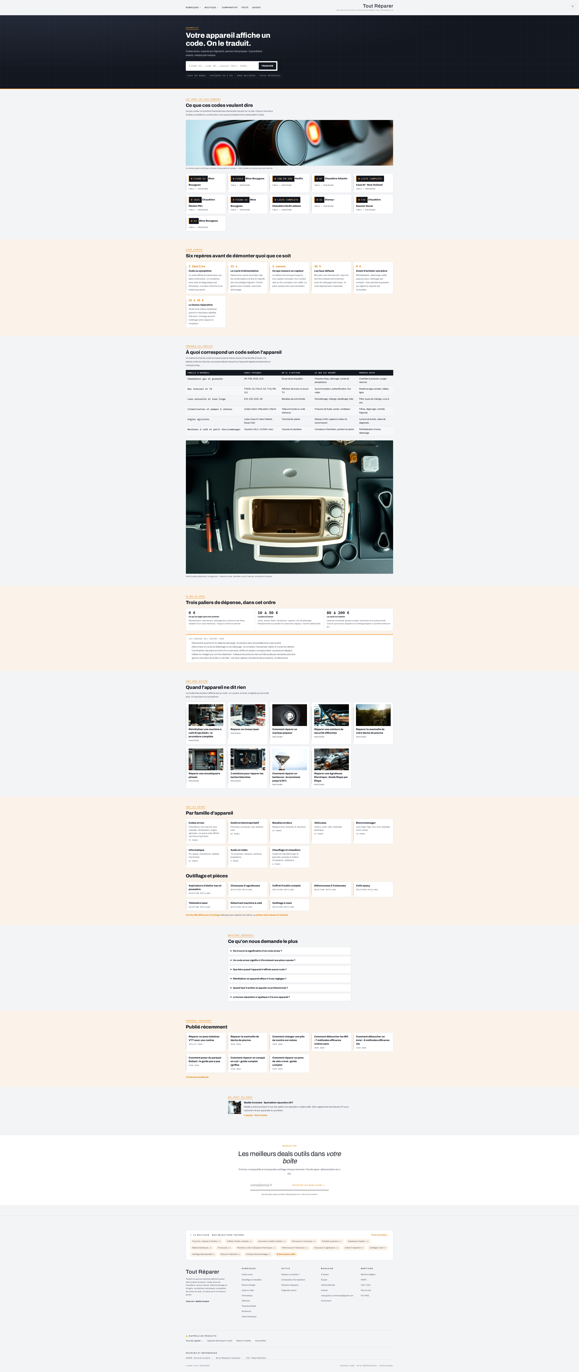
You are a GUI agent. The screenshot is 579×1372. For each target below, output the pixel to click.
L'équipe (248, 1115)
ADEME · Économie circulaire (199, 1358)
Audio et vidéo (248, 1290)
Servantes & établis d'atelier (272, 1241)
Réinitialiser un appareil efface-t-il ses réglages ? (259, 978)
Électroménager (248, 1285)
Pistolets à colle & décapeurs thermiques (256, 1248)
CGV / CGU (366, 1285)
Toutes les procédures (197, 1077)
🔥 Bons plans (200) (285, 1254)
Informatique (247, 1296)
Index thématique (249, 1317)
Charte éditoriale (328, 1285)
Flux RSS (365, 1296)
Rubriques (192, 7)
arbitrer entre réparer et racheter (272, 915)
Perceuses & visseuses (304, 1241)
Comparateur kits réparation (293, 1280)
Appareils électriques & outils (219, 1341)
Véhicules (246, 1301)
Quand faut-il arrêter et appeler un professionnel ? (260, 988)
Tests (244, 7)
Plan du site (366, 1290)
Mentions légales (368, 1274)
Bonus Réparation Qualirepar (229, 1358)
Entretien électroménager (258, 1254)
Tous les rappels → (194, 1341)
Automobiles (260, 1341)
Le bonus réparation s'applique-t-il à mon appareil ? (261, 997)
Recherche (246, 1311)
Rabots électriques (202, 1248)
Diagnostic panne (288, 1290)
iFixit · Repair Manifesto (256, 1358)
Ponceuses (224, 1248)
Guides (256, 7)
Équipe (324, 1280)
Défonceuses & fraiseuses (295, 1248)
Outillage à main (378, 1248)
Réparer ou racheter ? (290, 1274)
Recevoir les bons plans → (309, 1185)
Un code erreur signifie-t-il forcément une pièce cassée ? (264, 960)
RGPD (364, 1280)
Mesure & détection (230, 1254)
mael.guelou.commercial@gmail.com (337, 1296)
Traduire (267, 66)
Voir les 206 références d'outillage (203, 915)
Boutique (210, 7)
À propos (325, 1274)
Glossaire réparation (290, 1285)
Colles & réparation (354, 1248)
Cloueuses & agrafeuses (326, 1248)
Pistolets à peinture (332, 1241)
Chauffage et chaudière (251, 1280)
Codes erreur (247, 1274)
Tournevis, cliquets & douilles (206, 1241)
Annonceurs (326, 1301)
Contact (324, 1290)
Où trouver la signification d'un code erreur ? (257, 951)
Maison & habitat (243, 1341)
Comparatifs (230, 7)
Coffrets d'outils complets (239, 1241)
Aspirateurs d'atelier (358, 1241)
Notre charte (261, 1115)
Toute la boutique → (380, 1235)
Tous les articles (249, 1306)
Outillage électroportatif (203, 1254)
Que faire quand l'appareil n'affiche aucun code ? (260, 969)
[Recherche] (572, 6)
